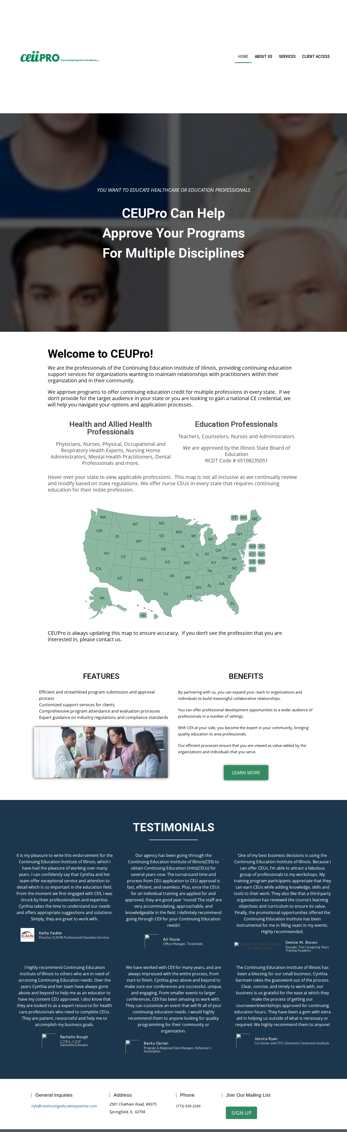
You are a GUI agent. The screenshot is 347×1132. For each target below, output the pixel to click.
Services (287, 56)
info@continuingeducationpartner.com (64, 1105)
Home (243, 56)
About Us (263, 56)
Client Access (316, 56)
